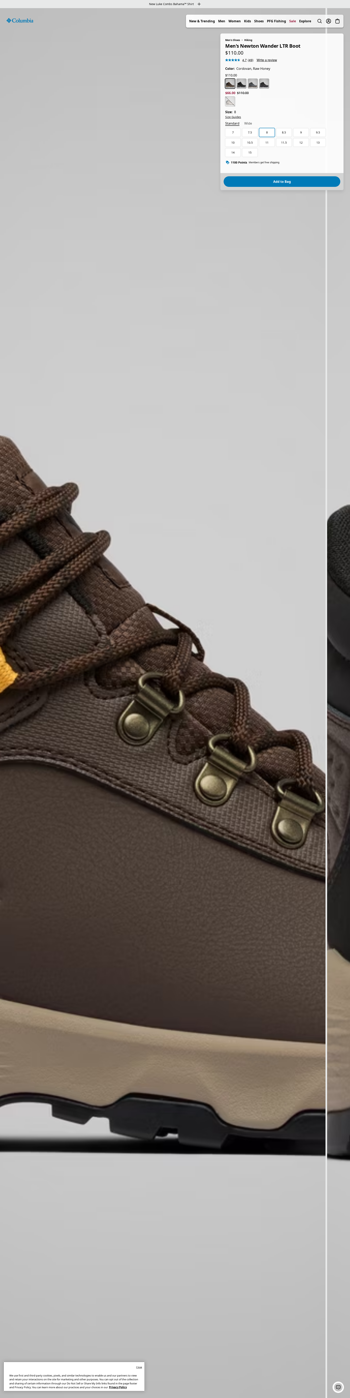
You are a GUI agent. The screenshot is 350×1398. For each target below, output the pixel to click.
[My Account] (328, 21)
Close (139, 1367)
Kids (247, 21)
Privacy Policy (118, 1387)
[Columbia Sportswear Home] (19, 20)
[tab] (232, 124)
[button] (338, 1387)
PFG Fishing (276, 21)
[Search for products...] (319, 21)
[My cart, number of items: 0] (337, 21)
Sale (292, 21)
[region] (175, 703)
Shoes (259, 21)
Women (234, 21)
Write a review (267, 60)
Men (221, 21)
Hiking (248, 40)
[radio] (230, 83)
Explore (305, 21)
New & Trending (202, 21)
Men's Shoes (232, 40)
